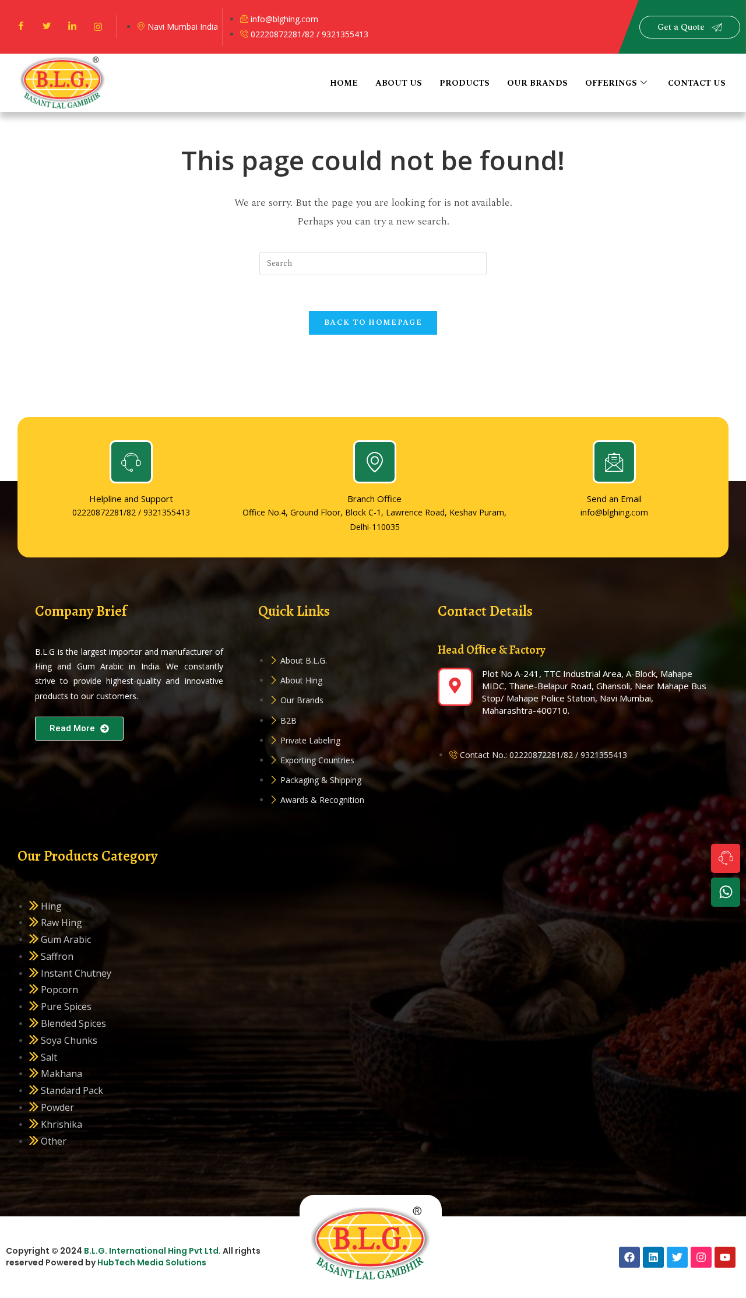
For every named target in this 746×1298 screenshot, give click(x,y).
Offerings (611, 83)
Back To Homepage (373, 322)
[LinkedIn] (72, 27)
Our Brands (537, 83)
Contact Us (697, 83)
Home (344, 83)
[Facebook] (21, 27)
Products (464, 83)
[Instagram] (98, 27)
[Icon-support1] (725, 858)
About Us (398, 83)
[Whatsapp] (725, 892)
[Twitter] (46, 27)
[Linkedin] (653, 1257)
